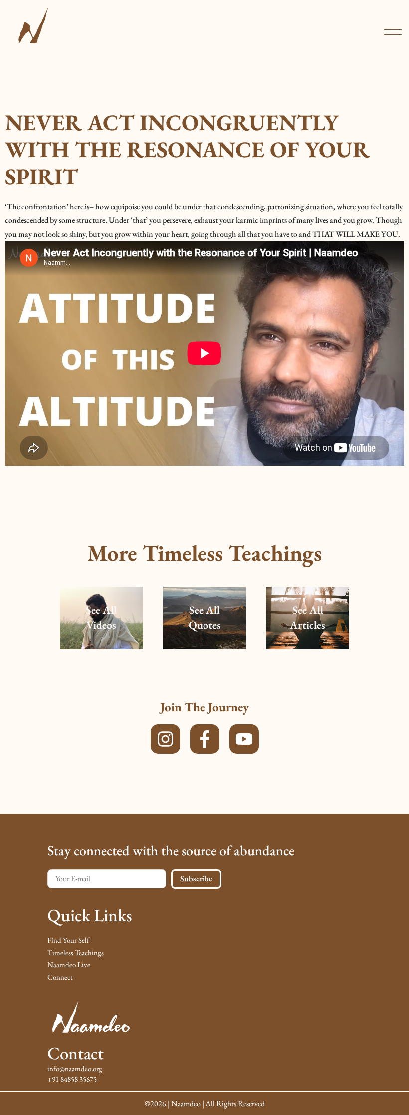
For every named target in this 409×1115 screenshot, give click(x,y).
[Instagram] (165, 739)
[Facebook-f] (204, 739)
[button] (393, 32)
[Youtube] (244, 739)
